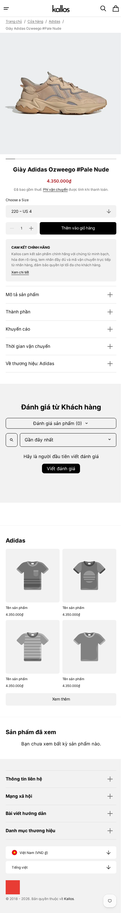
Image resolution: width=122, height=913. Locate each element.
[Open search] (12, 445)
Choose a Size (17, 200)
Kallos (69, 900)
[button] (6, 8)
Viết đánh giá (59, 474)
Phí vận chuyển (53, 189)
